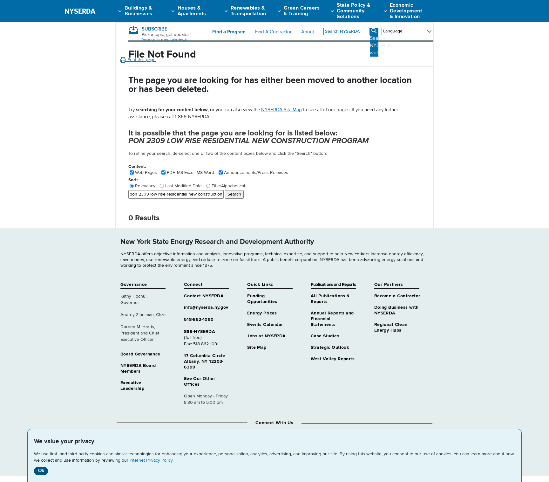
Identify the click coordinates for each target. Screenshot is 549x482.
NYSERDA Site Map (281, 109)
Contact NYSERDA (204, 296)
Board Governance (140, 354)
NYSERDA (79, 11)
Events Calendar (265, 324)
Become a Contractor (397, 296)
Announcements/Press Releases (256, 172)
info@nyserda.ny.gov (206, 307)
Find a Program (229, 32)
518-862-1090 (199, 319)
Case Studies (325, 336)
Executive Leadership (132, 386)
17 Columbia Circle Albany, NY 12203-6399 (204, 361)
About (307, 32)
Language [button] (393, 31)
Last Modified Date (183, 186)
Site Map (256, 347)
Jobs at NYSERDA (266, 336)
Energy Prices (262, 313)
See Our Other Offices (199, 381)
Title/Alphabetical (228, 186)
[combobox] (346, 31)
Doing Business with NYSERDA (396, 310)
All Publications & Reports (330, 299)
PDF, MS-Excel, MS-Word (190, 172)
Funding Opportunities (262, 299)
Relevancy (145, 186)
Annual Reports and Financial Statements (332, 319)
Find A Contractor (273, 32)
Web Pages (146, 172)
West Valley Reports (333, 359)
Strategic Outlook (330, 347)
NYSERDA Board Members (138, 368)
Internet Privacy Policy (151, 460)
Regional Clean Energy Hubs (391, 327)
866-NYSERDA (199, 331)
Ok (41, 470)
